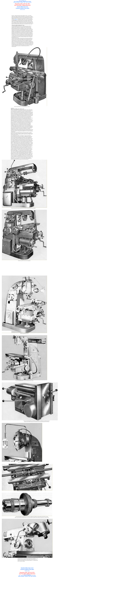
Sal (27, 1)
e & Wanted (29, 1)
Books (31, 576)
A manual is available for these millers (22, 8)
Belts (29, 576)
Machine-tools (25, 1)
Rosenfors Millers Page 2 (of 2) (22, 6)
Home (15, 1)
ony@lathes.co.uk (23, 0)
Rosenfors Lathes (22, 9)
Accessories (34, 576)
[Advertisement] (22, 12)
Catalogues (26, 576)
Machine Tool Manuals (21, 576)
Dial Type (16, 19)
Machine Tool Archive (19, 1)
